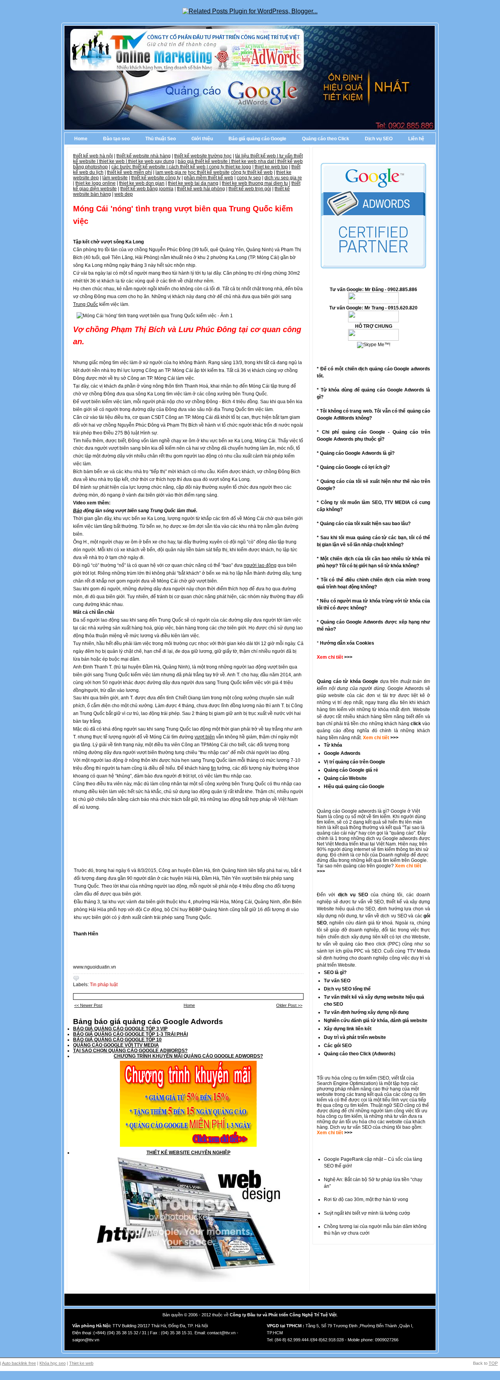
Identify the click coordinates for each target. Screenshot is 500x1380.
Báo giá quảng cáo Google (257, 138)
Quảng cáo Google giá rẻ (351, 770)
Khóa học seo (52, 1363)
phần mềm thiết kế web (208, 178)
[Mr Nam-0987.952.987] (373, 302)
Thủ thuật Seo (160, 138)
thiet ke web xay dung (151, 161)
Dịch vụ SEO (379, 138)
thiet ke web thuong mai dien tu (255, 183)
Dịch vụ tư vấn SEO (350, 1127)
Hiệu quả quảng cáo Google (354, 786)
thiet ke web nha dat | (254, 161)
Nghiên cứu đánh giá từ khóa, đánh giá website (375, 1020)
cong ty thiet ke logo (230, 167)
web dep (123, 194)
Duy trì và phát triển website (355, 1037)
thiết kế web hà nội (93, 156)
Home (81, 138)
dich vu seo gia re (283, 178)
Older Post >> (289, 1005)
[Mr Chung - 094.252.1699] (373, 321)
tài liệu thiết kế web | (257, 156)
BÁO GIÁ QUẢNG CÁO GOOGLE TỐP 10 (117, 1039)
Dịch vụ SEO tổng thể (347, 989)
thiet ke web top (271, 167)
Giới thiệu (202, 138)
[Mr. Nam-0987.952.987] (373, 339)
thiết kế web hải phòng (201, 188)
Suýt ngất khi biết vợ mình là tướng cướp (367, 1213)
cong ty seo (249, 178)
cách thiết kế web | (189, 167)
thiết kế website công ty (155, 178)
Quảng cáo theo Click (325, 138)
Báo (77, 510)
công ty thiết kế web (252, 172)
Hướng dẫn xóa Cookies (347, 643)
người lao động (260, 565)
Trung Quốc (85, 304)
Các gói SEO (338, 1045)
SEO (384, 1078)
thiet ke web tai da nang (193, 183)
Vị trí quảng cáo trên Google (354, 762)
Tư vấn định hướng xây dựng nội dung (366, 1012)
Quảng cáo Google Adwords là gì (356, 453)
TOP (493, 1363)
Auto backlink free (19, 1363)
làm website (115, 178)
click (416, 723)
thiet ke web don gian (141, 183)
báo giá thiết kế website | (204, 161)
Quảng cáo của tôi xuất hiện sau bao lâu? (365, 523)
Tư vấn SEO (337, 980)
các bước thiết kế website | (140, 167)
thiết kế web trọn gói (250, 188)
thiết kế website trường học (203, 156)
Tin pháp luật (104, 984)
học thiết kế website (209, 172)
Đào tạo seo (116, 138)
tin (213, 768)
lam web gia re (171, 172)
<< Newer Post (88, 1005)
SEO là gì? (335, 972)
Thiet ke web (81, 1363)
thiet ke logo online (95, 183)
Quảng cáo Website (345, 778)
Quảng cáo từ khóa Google (347, 681)
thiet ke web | (113, 161)
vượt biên (205, 737)
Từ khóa (333, 745)
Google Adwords (342, 753)
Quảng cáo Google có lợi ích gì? (355, 467)
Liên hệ (416, 138)
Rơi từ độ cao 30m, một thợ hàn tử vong (366, 1199)
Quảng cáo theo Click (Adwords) (359, 1053)
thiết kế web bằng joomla (146, 188)
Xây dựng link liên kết (347, 1028)
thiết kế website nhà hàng (143, 156)
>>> (393, 737)
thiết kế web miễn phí (129, 172)
